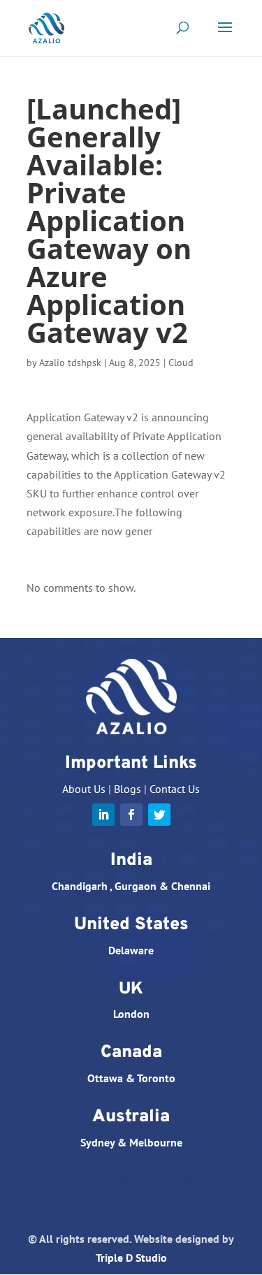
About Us (83, 789)
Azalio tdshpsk (70, 362)
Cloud (181, 362)
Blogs (127, 789)
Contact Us (175, 789)
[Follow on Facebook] (131, 814)
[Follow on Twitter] (159, 814)
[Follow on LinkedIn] (103, 814)
